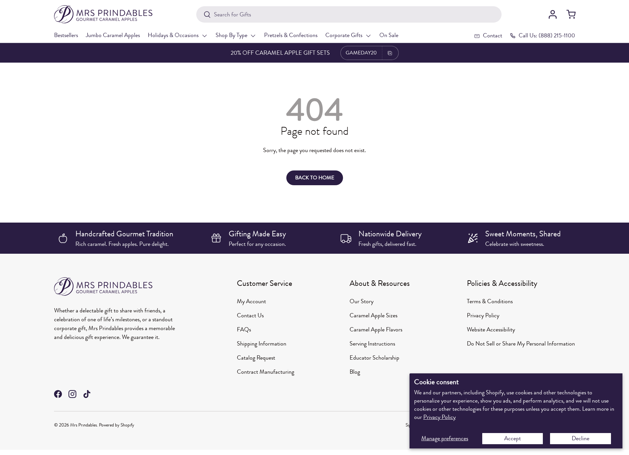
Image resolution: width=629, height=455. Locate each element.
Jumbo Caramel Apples (113, 35)
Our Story (361, 301)
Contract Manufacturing (265, 371)
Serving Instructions (372, 343)
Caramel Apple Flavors (376, 329)
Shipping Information (261, 343)
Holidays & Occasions (173, 35)
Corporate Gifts (343, 35)
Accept (512, 438)
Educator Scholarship (374, 357)
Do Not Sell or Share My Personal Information (521, 343)
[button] (571, 14)
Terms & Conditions (490, 301)
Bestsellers (66, 35)
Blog (355, 371)
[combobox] (348, 14)
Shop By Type (231, 35)
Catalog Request (256, 357)
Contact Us (250, 315)
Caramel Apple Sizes (373, 315)
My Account (251, 301)
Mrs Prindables (83, 425)
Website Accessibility (491, 329)
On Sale (388, 35)
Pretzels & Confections (290, 35)
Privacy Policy (439, 417)
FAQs (244, 329)
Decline (580, 438)
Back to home (314, 178)
